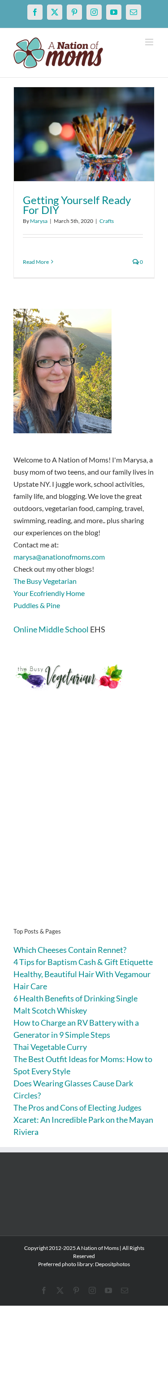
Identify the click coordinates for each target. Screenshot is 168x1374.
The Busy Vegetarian (45, 581)
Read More (36, 261)
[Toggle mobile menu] (150, 42)
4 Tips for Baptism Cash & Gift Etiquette (83, 962)
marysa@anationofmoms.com (59, 556)
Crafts (106, 221)
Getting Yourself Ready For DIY (77, 204)
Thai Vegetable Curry (50, 1047)
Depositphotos (112, 1264)
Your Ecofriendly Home (49, 593)
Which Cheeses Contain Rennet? (69, 950)
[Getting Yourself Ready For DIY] (84, 134)
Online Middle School (51, 629)
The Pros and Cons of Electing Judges (77, 1107)
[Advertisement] (84, 822)
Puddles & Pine (36, 605)
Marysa (38, 221)
